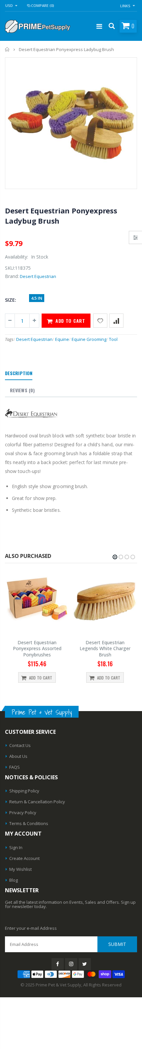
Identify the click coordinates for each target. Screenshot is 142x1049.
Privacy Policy (22, 812)
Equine (62, 339)
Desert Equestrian (38, 276)
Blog (13, 880)
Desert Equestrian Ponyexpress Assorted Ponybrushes (37, 648)
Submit (117, 944)
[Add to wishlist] (100, 321)
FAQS (14, 767)
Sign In (15, 847)
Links (125, 5)
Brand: (12, 276)
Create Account (24, 858)
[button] (115, 557)
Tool (113, 339)
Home (7, 49)
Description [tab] (18, 373)
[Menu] (99, 26)
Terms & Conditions (28, 823)
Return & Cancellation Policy (37, 802)
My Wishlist (20, 869)
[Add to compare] (116, 321)
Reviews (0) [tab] (22, 390)
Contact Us (20, 745)
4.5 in (36, 298)
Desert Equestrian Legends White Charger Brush (105, 648)
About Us (18, 756)
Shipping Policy (24, 791)
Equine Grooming (89, 339)
